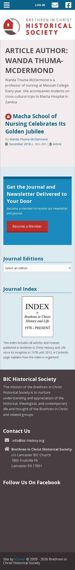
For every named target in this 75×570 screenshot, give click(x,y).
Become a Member (27, 226)
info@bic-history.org (28, 440)
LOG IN (40, 5)
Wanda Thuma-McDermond (29, 139)
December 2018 (20, 144)
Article (57, 144)
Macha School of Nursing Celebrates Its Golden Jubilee (35, 123)
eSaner (19, 559)
